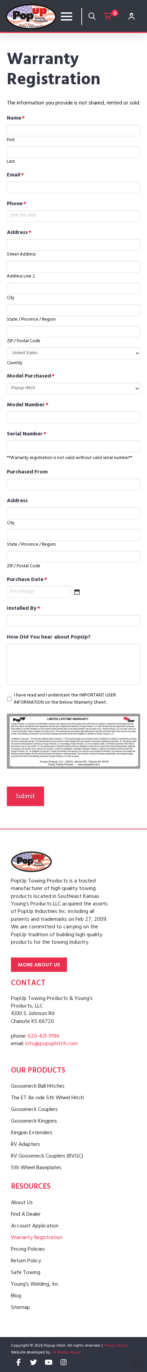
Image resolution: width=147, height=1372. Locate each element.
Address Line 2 (21, 276)
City (11, 298)
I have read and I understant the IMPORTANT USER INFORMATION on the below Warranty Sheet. (65, 699)
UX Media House (66, 1353)
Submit (25, 797)
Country (15, 363)
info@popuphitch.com (51, 1044)
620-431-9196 (43, 1036)
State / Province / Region (31, 320)
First (11, 140)
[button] (66, 16)
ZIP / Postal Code (23, 341)
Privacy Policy (116, 1346)
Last (11, 162)
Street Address (21, 254)
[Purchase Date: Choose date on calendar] (77, 592)
